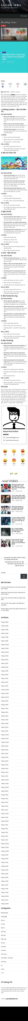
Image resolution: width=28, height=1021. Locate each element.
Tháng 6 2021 (4, 828)
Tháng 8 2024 (4, 704)
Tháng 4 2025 (4, 674)
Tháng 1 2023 (4, 776)
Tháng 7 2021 (4, 825)
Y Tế (2, 973)
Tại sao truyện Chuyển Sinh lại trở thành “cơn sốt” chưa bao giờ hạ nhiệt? (18, 520)
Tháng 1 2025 (4, 686)
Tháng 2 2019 (4, 888)
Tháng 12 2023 (5, 734)
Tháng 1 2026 (4, 641)
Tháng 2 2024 (4, 727)
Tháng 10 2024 (5, 697)
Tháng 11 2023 (5, 738)
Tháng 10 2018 (5, 896)
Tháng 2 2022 (4, 806)
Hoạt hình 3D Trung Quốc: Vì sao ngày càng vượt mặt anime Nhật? (18, 542)
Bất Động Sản (4, 912)
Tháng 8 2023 (4, 749)
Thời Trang (4, 954)
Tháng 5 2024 (4, 716)
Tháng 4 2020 (4, 873)
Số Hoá (3, 943)
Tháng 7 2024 (4, 708)
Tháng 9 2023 (4, 746)
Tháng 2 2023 (4, 772)
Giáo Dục (3, 931)
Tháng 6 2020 (4, 866)
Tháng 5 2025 (4, 671)
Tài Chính (3, 950)
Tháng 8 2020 (4, 858)
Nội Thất (3, 935)
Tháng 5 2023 (4, 761)
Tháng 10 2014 (5, 903)
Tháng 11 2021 (4, 817)
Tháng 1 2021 (4, 840)
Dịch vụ (3, 920)
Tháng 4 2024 (4, 719)
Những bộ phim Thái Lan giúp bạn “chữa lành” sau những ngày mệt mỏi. (18, 487)
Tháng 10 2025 (5, 652)
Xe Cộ (2, 969)
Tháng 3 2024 (4, 723)
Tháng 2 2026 (4, 637)
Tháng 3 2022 (4, 802)
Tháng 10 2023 (5, 742)
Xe (1, 965)
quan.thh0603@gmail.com (12, 437)
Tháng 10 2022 (5, 787)
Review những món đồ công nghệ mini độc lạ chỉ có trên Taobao (13, 609)
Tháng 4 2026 (4, 629)
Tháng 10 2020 (5, 851)
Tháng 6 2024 (4, 712)
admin (3, 61)
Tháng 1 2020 (4, 885)
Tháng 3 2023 (4, 768)
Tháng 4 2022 (4, 798)
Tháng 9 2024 (4, 701)
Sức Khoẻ (3, 946)
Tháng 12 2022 (5, 779)
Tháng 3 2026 (4, 633)
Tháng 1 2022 (4, 810)
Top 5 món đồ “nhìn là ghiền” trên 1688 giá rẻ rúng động (12, 604)
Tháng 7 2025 (4, 663)
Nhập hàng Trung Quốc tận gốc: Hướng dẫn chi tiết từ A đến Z (13, 593)
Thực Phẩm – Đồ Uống (7, 958)
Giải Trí (4, 52)
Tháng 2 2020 (4, 881)
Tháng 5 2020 (4, 870)
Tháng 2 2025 (4, 682)
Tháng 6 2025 (4, 667)
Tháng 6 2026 (4, 622)
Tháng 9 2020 (4, 855)
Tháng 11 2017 (4, 900)
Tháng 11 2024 (5, 693)
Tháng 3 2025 (4, 678)
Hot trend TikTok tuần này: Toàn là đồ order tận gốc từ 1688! (13, 587)
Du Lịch (3, 924)
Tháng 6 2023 (4, 757)
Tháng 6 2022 (4, 791)
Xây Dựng (3, 961)
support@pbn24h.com (12, 998)
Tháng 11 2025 (5, 648)
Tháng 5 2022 (4, 794)
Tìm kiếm (3, 572)
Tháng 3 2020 (4, 877)
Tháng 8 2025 (4, 659)
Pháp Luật (3, 939)
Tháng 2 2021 (4, 836)
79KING (13, 94)
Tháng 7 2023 (4, 753)
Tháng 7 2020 (4, 862)
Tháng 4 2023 (4, 764)
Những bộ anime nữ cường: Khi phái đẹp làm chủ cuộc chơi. (18, 508)
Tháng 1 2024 (4, 731)
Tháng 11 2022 (5, 783)
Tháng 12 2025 (5, 644)
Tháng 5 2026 (4, 626)
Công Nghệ (4, 916)
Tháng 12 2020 (5, 843)
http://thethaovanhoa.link (12, 440)
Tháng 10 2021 (5, 821)
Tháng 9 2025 (4, 656)
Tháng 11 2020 (5, 847)
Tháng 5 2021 (4, 832)
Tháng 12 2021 (5, 813)
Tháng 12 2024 (5, 689)
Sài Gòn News (11, 5)
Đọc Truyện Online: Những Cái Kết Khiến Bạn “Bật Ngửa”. (18, 530)
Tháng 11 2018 (4, 892)
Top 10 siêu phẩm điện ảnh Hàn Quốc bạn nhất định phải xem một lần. (19, 497)
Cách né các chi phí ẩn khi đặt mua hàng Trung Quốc (13, 598)
